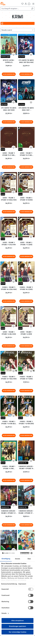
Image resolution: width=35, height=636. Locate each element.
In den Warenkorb (9, 74)
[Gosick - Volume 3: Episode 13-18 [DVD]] (26, 182)
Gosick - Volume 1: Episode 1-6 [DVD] (26, 333)
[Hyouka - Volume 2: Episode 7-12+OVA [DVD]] (26, 406)
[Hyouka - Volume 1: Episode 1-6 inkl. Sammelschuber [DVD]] (8, 451)
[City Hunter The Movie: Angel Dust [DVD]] (8, 91)
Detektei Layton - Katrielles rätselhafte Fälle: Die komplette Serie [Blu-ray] (8, 61)
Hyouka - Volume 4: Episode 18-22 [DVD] (26, 288)
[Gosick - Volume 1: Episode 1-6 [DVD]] (26, 316)
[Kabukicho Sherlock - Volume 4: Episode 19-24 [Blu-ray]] (26, 451)
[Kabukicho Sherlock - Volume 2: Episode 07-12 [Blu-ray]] (26, 495)
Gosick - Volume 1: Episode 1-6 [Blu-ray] (9, 333)
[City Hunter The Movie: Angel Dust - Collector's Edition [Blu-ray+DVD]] (26, 89)
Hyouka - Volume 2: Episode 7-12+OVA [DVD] (26, 423)
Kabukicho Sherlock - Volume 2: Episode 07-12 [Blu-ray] (26, 512)
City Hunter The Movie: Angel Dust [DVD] (8, 109)
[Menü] (33, 3)
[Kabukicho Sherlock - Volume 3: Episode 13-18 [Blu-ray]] (8, 495)
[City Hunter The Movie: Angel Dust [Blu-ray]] (26, 44)
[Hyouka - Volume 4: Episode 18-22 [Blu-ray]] (8, 272)
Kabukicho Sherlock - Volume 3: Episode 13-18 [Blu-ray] (9, 512)
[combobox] (15, 8)
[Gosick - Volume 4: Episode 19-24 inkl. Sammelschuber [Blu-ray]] (8, 137)
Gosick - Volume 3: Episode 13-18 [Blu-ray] (8, 199)
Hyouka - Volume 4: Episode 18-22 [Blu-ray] (9, 288)
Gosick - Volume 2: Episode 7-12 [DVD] (26, 244)
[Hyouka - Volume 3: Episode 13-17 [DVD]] (26, 361)
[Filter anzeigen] (2, 23)
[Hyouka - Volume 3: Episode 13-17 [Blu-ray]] (8, 361)
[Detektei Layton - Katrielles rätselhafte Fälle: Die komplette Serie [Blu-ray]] (8, 44)
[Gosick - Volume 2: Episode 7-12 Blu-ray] (8, 227)
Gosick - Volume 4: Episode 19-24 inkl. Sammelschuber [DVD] (26, 154)
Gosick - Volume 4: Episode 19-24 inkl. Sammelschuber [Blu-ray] (9, 154)
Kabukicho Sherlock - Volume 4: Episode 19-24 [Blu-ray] (26, 467)
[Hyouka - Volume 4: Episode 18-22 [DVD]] (26, 272)
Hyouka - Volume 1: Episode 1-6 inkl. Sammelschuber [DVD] (9, 467)
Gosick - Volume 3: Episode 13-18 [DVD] (26, 199)
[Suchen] (32, 8)
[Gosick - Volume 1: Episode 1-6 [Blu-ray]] (8, 316)
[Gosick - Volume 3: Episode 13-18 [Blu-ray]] (8, 182)
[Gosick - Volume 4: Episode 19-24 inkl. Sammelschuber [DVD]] (26, 137)
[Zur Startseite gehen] (9, 4)
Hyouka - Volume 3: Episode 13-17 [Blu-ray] (8, 378)
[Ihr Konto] (25, 3)
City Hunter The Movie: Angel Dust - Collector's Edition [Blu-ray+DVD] (26, 109)
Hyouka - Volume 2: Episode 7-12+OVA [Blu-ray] (8, 423)
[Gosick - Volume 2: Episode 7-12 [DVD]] (26, 227)
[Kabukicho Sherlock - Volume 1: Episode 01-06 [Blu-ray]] (8, 540)
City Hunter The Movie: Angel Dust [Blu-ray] (26, 61)
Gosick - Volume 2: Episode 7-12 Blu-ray (9, 244)
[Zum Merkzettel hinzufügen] (13, 55)
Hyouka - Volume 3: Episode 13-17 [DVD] (26, 378)
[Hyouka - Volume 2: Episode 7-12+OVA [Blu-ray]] (8, 406)
